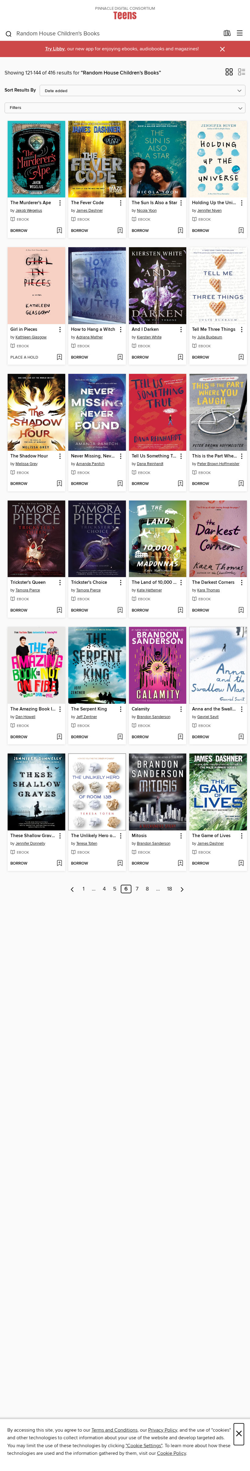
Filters (15, 107)
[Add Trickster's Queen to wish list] (59, 611)
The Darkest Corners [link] (213, 582)
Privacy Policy (162, 1430)
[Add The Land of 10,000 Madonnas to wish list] (180, 611)
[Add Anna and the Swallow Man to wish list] (241, 737)
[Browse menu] (239, 33)
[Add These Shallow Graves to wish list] (59, 864)
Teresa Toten (86, 843)
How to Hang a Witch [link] (93, 329)
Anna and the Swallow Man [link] (215, 709)
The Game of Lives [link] (211, 836)
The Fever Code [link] (87, 203)
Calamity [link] (141, 709)
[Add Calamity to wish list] (180, 737)
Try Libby (55, 49)
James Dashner (89, 210)
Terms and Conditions (114, 1430)
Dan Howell (25, 716)
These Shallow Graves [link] (33, 836)
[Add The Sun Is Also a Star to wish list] (180, 231)
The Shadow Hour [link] (29, 456)
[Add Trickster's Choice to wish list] (120, 611)
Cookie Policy (171, 1453)
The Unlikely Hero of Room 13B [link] (94, 836)
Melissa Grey (27, 463)
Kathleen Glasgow (31, 337)
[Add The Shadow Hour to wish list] (59, 484)
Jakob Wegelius (29, 210)
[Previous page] (72, 889)
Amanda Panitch (90, 463)
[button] (229, 74)
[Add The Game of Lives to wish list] (241, 864)
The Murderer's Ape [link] (30, 203)
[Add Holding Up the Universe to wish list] (241, 231)
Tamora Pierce (28, 590)
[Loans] (227, 34)
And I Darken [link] (145, 329)
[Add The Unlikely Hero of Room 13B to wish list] (120, 864)
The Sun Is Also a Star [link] (154, 203)
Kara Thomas (208, 590)
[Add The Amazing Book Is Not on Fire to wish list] (59, 737)
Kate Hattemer (149, 590)
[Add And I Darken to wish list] (180, 358)
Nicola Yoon (147, 210)
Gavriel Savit (208, 716)
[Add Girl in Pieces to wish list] (59, 358)
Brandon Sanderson (153, 716)
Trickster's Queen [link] (28, 582)
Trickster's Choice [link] (89, 582)
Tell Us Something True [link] (155, 456)
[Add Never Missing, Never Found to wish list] (120, 484)
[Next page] (182, 889)
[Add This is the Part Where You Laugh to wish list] (241, 484)
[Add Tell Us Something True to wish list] (180, 484)
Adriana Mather (89, 337)
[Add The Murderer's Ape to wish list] (59, 231)
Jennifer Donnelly (30, 843)
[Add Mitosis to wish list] (180, 864)
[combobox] (112, 34)
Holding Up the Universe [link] (215, 203)
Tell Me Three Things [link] (213, 329)
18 (169, 889)
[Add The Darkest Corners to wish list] (241, 611)
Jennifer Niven (209, 210)
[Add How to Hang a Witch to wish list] (120, 358)
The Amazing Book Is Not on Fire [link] (33, 709)
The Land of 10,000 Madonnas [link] (155, 582)
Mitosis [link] (139, 836)
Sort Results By (20, 90)
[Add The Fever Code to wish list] (120, 231)
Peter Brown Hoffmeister (218, 463)
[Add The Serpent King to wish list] (120, 737)
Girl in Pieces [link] (23, 329)
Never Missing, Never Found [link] (94, 456)
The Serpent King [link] (89, 709)
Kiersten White (149, 337)
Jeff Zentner (86, 716)
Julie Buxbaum (209, 337)
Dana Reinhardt (150, 463)
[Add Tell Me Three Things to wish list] (241, 358)
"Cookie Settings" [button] (144, 1446)
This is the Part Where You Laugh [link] (215, 456)
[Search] (9, 33)
